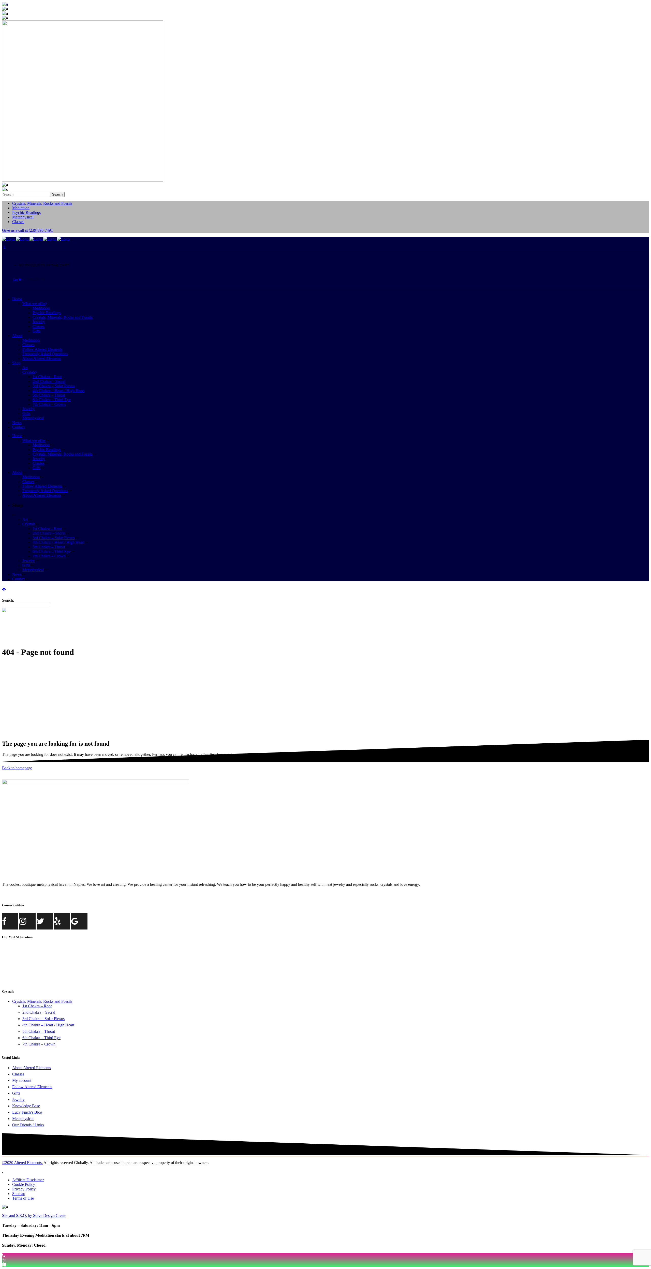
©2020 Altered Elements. (22, 1162)
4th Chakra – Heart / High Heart (48, 1025)
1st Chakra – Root (37, 1006)
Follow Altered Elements (32, 1087)
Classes (18, 221)
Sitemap (18, 1193)
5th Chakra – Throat (38, 1031)
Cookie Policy (23, 1184)
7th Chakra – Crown (38, 1044)
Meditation (20, 208)
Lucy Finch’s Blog (27, 1112)
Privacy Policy (24, 1189)
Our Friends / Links (28, 1125)
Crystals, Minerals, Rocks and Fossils (42, 203)
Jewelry (18, 1099)
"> (4, 1260)
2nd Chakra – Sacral (38, 1012)
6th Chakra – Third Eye (41, 1038)
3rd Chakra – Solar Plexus (43, 1018)
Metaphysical (23, 217)
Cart (16, 279)
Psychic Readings (26, 212)
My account (21, 1080)
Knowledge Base (26, 1106)
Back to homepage (17, 768)
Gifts (16, 1093)
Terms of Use (23, 1198)
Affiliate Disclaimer (28, 1180)
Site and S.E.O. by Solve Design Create (34, 1215)
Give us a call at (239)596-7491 (27, 230)
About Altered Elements (31, 1068)
